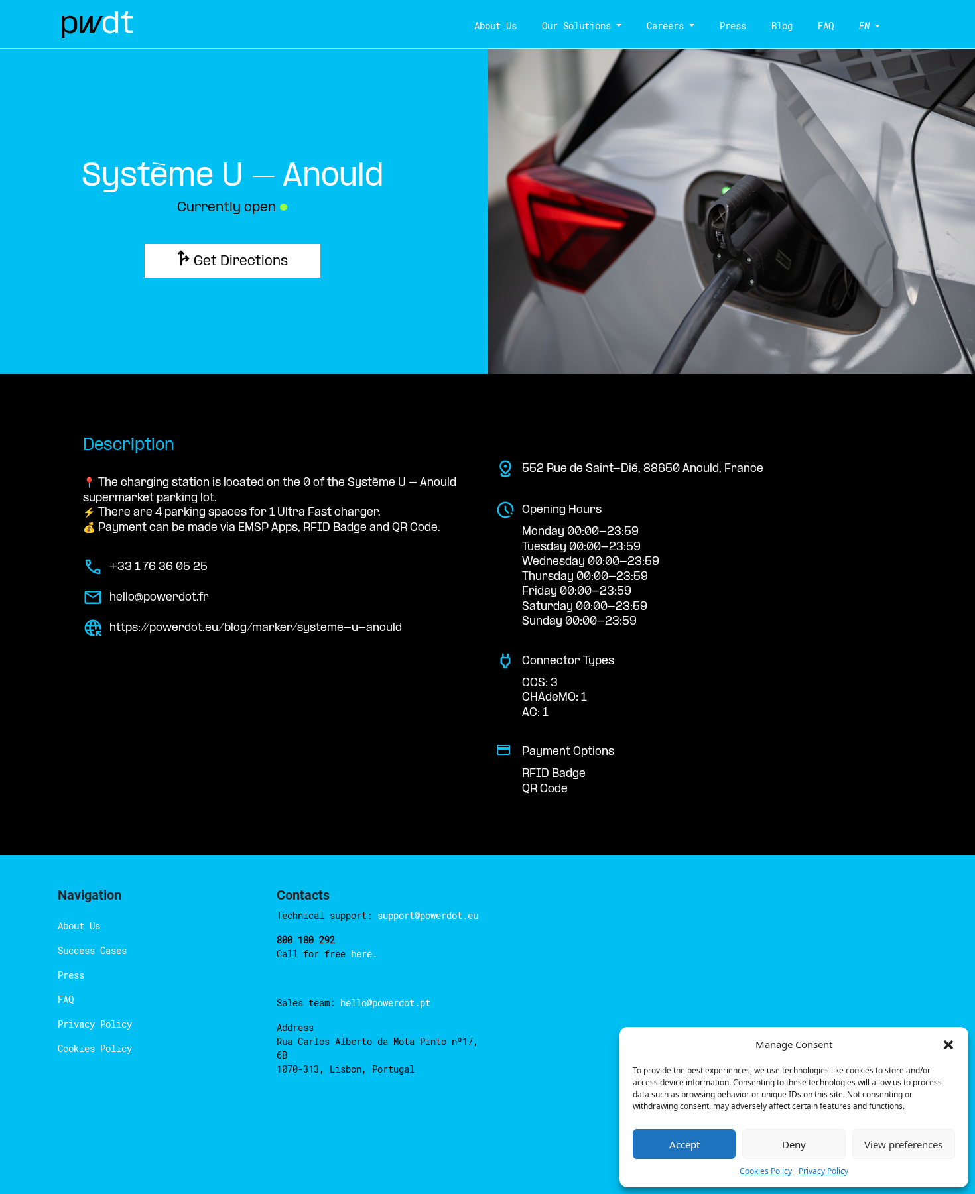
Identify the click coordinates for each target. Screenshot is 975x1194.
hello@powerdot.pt (385, 1002)
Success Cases (92, 950)
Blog (782, 25)
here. (364, 953)
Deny (794, 1144)
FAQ (826, 25)
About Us (495, 25)
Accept (684, 1144)
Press (733, 25)
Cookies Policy (766, 1171)
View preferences (903, 1144)
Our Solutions (576, 25)
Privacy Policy (823, 1171)
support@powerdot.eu (427, 915)
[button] (948, 1044)
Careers (665, 25)
